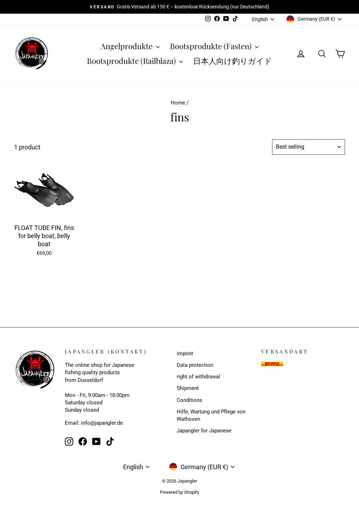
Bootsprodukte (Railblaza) (132, 60)
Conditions (189, 400)
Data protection (195, 365)
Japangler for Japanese (204, 430)
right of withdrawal (198, 376)
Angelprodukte (127, 46)
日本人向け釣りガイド (232, 60)
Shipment (188, 388)
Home (178, 103)
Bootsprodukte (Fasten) (211, 46)
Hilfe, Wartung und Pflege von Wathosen (211, 415)
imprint (185, 353)
